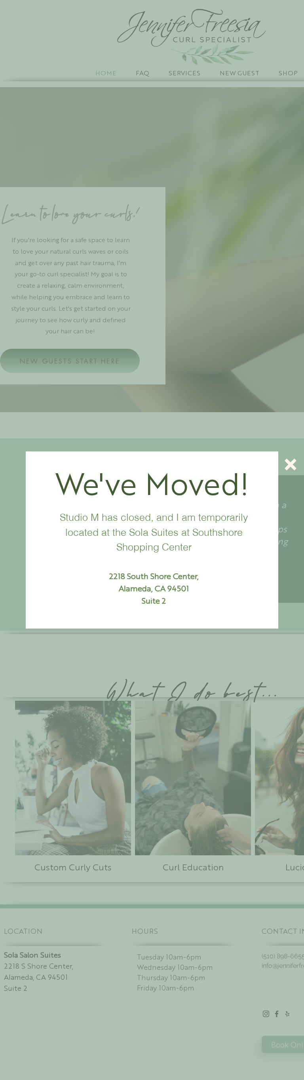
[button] (290, 464)
